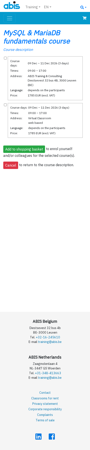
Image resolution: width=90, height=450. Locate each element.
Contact (45, 392)
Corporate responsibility (45, 409)
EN (46, 7)
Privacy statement (45, 404)
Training (31, 7)
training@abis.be (50, 342)
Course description (18, 49)
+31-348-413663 (48, 373)
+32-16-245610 (48, 337)
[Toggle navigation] (9, 18)
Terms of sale (45, 420)
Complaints (45, 415)
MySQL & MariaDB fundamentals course (36, 36)
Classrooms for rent (45, 398)
